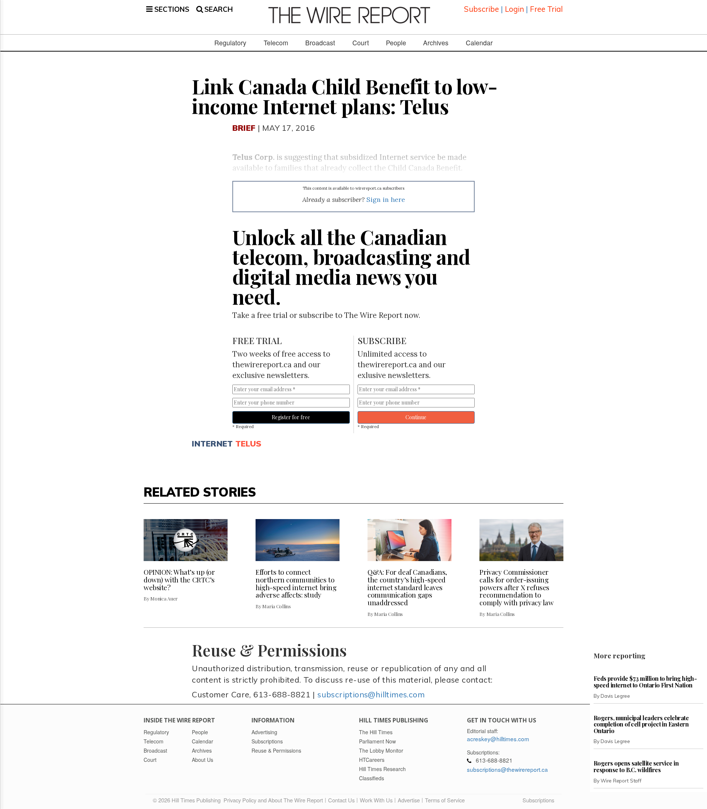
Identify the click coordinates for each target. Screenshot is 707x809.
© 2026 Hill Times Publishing (188, 800)
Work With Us (376, 800)
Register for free (291, 417)
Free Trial (546, 9)
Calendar (479, 42)
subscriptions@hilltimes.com (371, 694)
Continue (415, 417)
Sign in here (385, 199)
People (396, 42)
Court (360, 42)
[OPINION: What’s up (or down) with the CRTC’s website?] (186, 540)
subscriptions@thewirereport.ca (507, 769)
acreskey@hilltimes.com (498, 739)
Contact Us (341, 800)
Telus (248, 443)
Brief (243, 128)
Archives (436, 42)
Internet (212, 443)
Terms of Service (445, 800)
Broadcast (320, 42)
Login (514, 9)
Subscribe (481, 9)
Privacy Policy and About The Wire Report (273, 800)
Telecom (276, 42)
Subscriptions (538, 800)
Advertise (409, 800)
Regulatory (230, 42)
